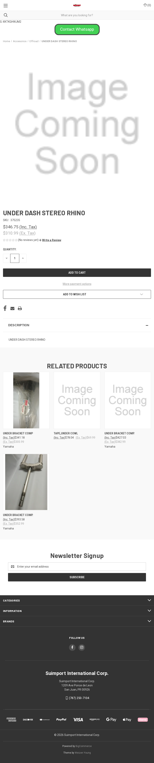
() (149, 5)
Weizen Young (83, 752)
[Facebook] (5, 308)
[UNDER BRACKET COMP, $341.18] (26, 400)
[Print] (20, 308)
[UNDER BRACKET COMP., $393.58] (26, 482)
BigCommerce (84, 746)
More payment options (77, 283)
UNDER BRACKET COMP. (119, 433)
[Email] (12, 308)
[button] (77, 29)
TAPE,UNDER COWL (66, 433)
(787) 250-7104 (79, 698)
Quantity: (9, 249)
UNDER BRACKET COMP (18, 433)
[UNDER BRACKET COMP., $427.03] (127, 400)
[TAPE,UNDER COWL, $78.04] (77, 400)
